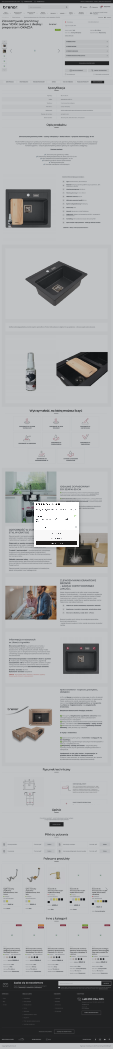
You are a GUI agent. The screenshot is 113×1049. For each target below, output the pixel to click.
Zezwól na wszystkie (56, 543)
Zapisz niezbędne (56, 538)
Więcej (37, 521)
